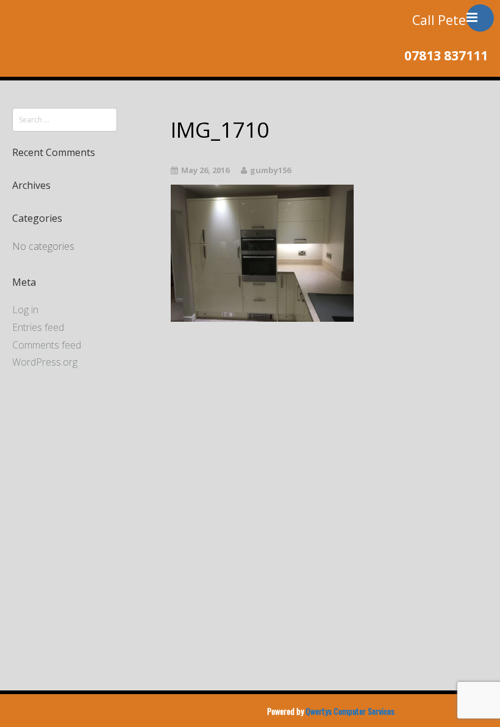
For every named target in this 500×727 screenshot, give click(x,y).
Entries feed (38, 327)
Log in (25, 309)
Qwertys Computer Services (350, 711)
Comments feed (46, 345)
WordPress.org (44, 362)
